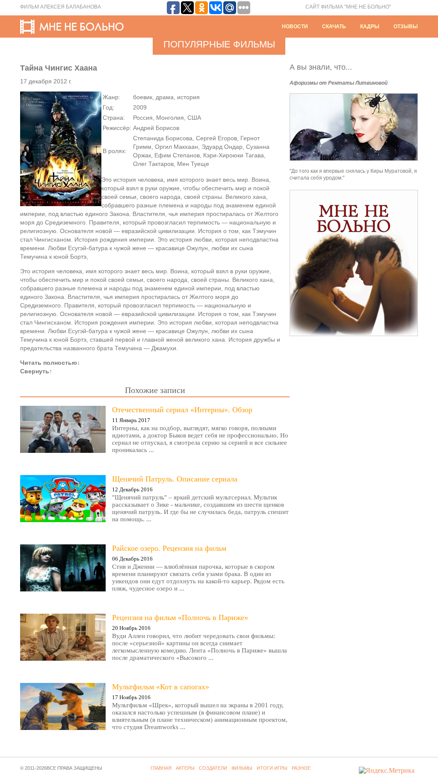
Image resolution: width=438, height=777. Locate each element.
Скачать (334, 27)
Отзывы (406, 27)
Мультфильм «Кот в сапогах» (160, 686)
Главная (161, 768)
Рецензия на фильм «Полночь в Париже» (180, 617)
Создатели (213, 768)
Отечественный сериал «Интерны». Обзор (182, 409)
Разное (301, 768)
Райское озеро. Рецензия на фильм (169, 548)
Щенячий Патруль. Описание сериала (174, 479)
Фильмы (241, 768)
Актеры (185, 768)
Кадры (369, 27)
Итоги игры (272, 768)
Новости (295, 27)
